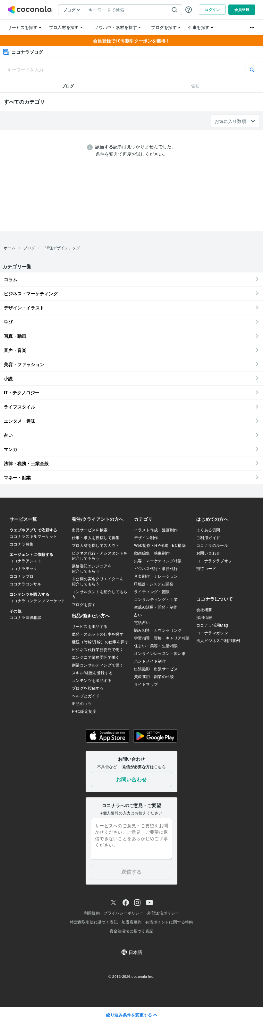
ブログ (29, 247)
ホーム (9, 247)
